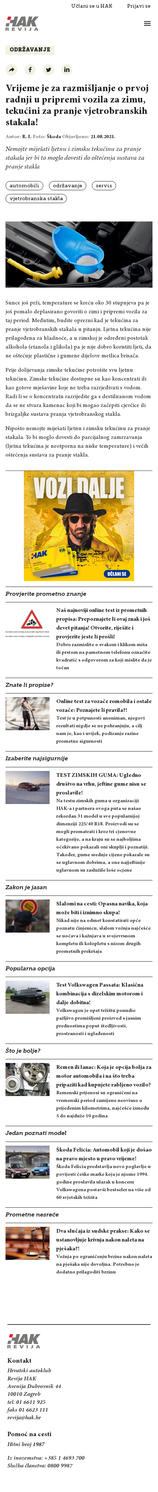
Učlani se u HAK (91, 6)
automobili (24, 186)
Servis (104, 186)
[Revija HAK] (22, 24)
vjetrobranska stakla (36, 198)
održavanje (67, 186)
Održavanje (30, 50)
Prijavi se (139, 6)
